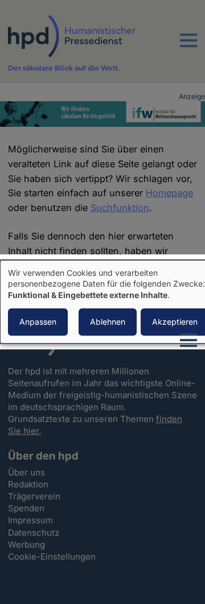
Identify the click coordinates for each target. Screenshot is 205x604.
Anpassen (37, 322)
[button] (188, 47)
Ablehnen (107, 322)
